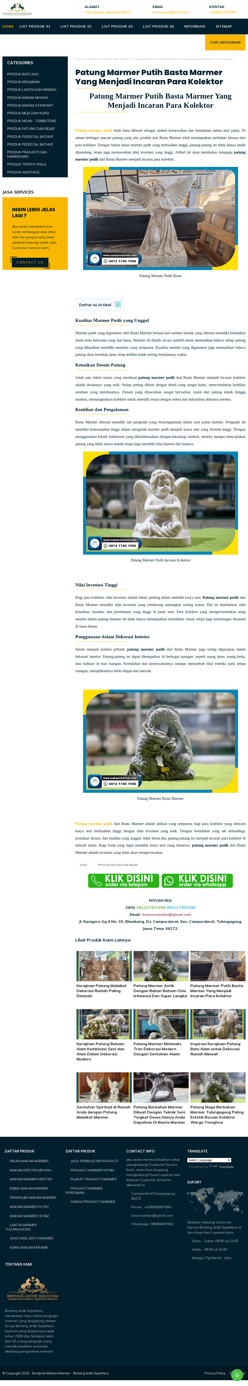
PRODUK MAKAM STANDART (30, 105)
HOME (8, 26)
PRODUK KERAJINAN (23, 82)
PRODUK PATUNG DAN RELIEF (108, 59)
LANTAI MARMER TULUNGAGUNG (21, 1227)
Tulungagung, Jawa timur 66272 (108, 12)
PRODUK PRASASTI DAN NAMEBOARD (27, 154)
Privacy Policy (215, 1373)
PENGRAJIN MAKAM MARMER (33, 1197)
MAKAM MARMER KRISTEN (31, 1179)
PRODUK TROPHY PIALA (26, 164)
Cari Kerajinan (225, 42)
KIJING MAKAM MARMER (29, 1188)
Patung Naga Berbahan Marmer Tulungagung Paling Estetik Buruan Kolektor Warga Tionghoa (217, 1114)
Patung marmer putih (93, 130)
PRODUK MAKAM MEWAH (27, 97)
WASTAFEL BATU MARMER (31, 1238)
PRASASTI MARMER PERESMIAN (84, 1190)
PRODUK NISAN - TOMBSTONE (31, 121)
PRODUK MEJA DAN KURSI (28, 113)
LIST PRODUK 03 (117, 26)
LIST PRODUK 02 (76, 26)
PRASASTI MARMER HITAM (92, 1170)
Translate (226, 1167)
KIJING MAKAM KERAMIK (29, 1247)
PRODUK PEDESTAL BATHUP (30, 136)
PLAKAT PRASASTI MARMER (93, 1179)
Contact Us (30, 262)
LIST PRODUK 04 (158, 26)
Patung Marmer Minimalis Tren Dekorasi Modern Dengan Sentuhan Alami (157, 1048)
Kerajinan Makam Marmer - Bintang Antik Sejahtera (70, 1373)
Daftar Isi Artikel (95, 304)
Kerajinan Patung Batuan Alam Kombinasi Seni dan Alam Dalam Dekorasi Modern (100, 1051)
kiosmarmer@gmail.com (170, 12)
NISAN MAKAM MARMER (29, 1161)
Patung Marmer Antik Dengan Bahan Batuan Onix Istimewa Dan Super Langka (160, 990)
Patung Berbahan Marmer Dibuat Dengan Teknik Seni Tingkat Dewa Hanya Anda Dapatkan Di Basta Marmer (159, 1114)
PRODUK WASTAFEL (23, 172)
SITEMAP (224, 26)
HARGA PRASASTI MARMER (93, 1201)
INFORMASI (194, 26)
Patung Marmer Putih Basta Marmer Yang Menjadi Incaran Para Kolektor (216, 990)
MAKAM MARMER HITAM (29, 1216)
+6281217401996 (223, 12)
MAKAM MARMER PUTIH (29, 1207)
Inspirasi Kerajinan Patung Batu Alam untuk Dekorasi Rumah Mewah (215, 1048)
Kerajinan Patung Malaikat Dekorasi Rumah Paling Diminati (102, 990)
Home (79, 59)
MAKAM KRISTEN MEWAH (30, 1170)
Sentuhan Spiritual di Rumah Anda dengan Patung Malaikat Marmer (104, 1112)
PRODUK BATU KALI (23, 74)
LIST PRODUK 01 (34, 26)
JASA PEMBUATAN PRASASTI (94, 1161)
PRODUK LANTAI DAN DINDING (31, 89)
